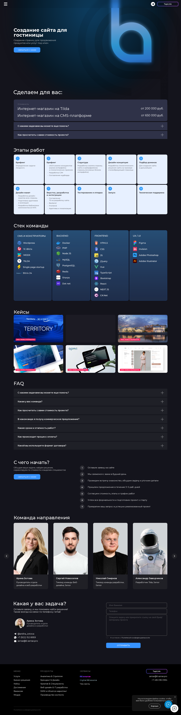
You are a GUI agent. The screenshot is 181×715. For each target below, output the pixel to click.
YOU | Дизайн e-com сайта (137, 350)
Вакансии (18, 691)
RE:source (85, 676)
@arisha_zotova (26, 634)
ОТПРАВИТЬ (123, 645)
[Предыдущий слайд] (6, 556)
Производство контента (52, 695)
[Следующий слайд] (174, 556)
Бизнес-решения (22, 680)
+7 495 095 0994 (159, 680)
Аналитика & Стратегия (51, 676)
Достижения (20, 687)
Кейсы (21, 312)
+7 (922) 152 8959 (27, 637)
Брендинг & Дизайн (49, 680)
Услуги (17, 676)
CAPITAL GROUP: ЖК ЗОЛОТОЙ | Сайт (140, 321)
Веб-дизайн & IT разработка (54, 687)
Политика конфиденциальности (27, 710)
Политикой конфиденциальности (136, 638)
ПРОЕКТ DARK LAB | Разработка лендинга (88, 321)
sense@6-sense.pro (28, 641)
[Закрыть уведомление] (175, 697)
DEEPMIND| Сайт (27, 350)
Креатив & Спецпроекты (52, 684)
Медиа (17, 695)
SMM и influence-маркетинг (53, 691)
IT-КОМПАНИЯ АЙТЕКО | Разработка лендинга (31, 321)
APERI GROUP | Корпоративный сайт (87, 351)
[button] (27, 50)
